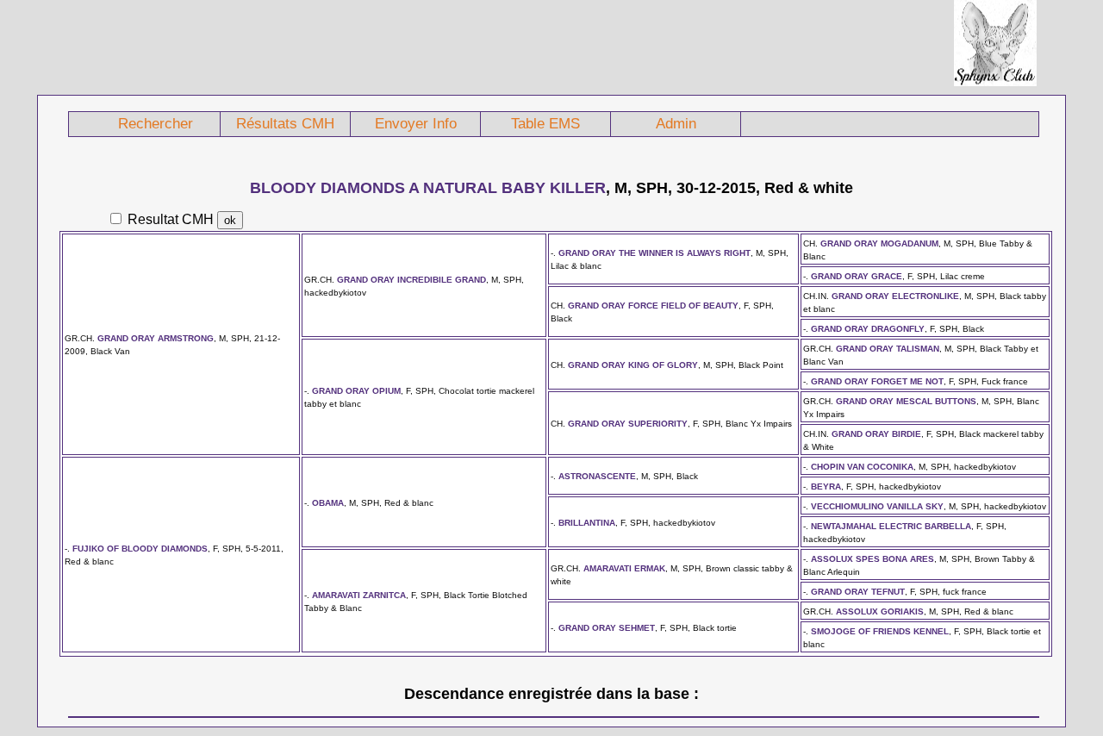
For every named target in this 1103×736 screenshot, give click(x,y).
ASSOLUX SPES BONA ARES (872, 559)
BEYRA (826, 486)
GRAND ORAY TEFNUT (858, 591)
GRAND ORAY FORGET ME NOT (877, 381)
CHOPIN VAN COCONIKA (862, 466)
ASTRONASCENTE (597, 476)
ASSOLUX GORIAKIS (880, 611)
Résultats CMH (285, 123)
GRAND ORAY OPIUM (356, 391)
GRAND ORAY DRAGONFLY (868, 329)
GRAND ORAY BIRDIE (876, 434)
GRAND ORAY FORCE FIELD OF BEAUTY (653, 305)
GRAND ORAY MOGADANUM (879, 243)
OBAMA (328, 503)
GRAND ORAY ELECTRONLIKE (895, 296)
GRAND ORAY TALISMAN (887, 348)
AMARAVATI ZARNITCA (359, 595)
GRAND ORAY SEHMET (606, 628)
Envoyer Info (416, 123)
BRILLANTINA (586, 522)
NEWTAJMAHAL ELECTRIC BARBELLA (891, 526)
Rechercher (155, 123)
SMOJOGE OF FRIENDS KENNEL (880, 631)
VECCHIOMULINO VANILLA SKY (877, 506)
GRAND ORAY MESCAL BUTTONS (906, 401)
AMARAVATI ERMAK (624, 568)
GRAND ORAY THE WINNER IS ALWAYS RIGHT (654, 253)
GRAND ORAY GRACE (856, 276)
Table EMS (545, 123)
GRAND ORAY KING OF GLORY (633, 365)
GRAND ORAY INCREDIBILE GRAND (411, 279)
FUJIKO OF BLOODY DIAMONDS (140, 548)
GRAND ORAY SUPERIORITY (628, 423)
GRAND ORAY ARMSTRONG (155, 338)
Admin (676, 123)
